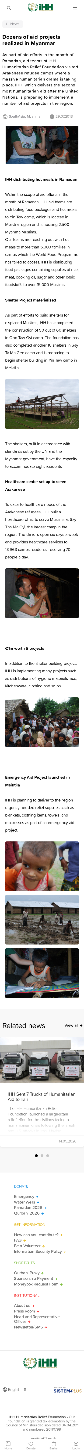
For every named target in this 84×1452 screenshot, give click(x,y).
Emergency (24, 1196)
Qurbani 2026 (27, 1213)
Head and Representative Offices (37, 1319)
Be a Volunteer (27, 1245)
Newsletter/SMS (28, 1327)
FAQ (18, 1240)
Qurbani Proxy (26, 1272)
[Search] (9, 7)
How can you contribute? (36, 1234)
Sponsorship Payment (33, 1278)
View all (71, 1025)
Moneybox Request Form (36, 1284)
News (14, 23)
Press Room (24, 1311)
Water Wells (24, 1202)
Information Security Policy (38, 1251)
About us (22, 1305)
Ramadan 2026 (28, 1207)
